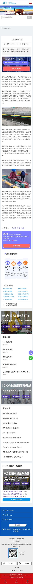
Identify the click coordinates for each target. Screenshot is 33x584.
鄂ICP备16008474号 (14, 577)
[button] (16, 13)
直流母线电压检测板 (8, 296)
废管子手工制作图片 (9, 433)
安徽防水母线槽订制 (23, 294)
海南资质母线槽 (22, 288)
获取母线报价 (16, 68)
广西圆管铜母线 (7, 299)
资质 (18, 228)
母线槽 (14, 228)
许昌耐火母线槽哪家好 (24, 291)
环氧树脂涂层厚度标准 (10, 413)
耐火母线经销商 (7, 288)
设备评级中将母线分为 (24, 299)
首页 (3, 28)
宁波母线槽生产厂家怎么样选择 (12, 457)
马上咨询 (16, 246)
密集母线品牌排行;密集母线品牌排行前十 (15, 452)
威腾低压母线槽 (7, 291)
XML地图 (21, 577)
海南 (22, 228)
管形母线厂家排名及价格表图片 (12, 447)
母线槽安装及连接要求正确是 (12, 437)
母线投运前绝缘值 (8, 294)
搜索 (29, 17)
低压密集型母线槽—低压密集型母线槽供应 (16, 442)
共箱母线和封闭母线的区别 (11, 428)
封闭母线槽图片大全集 (10, 423)
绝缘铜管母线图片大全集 (10, 418)
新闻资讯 (8, 28)
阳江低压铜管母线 (23, 296)
